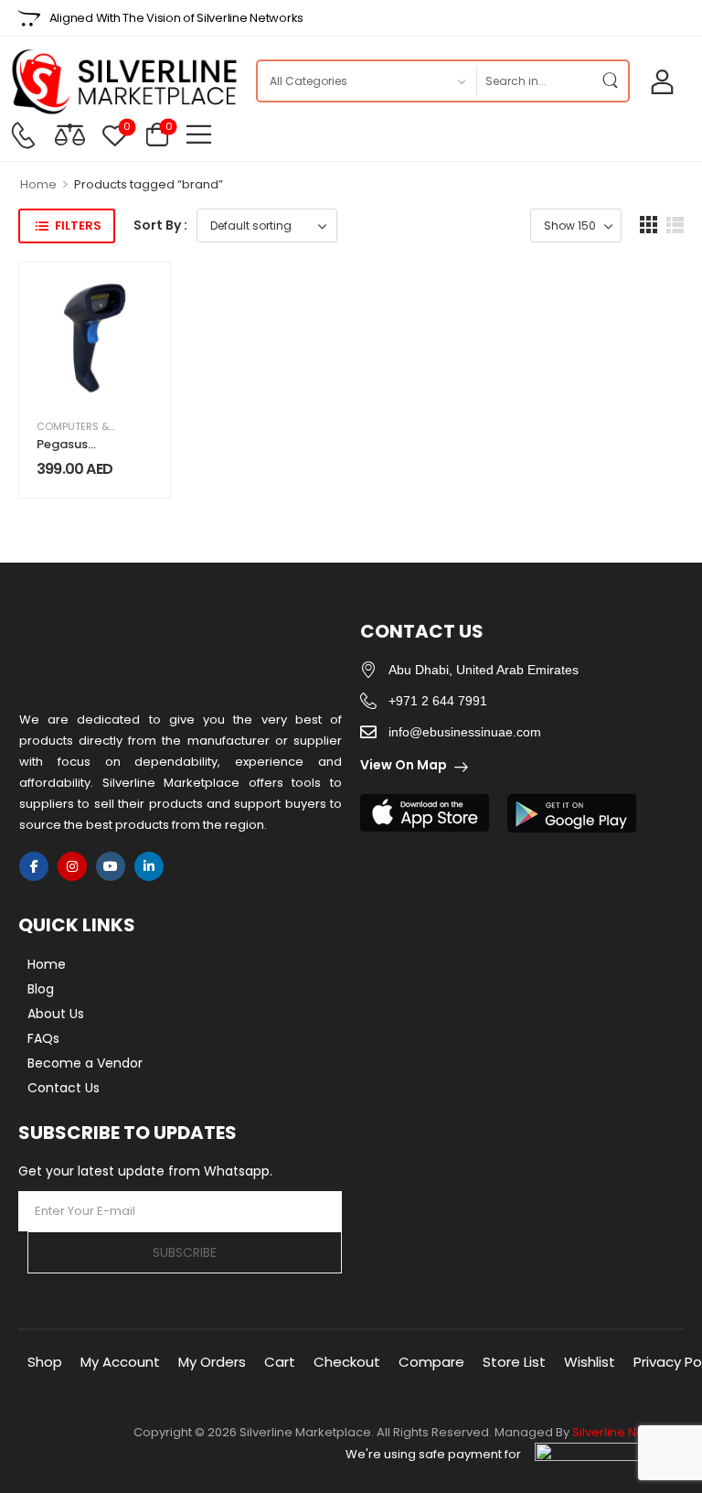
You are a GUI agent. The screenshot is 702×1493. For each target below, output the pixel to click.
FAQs (43, 1038)
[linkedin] (149, 866)
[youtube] (110, 866)
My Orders (212, 1361)
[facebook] (33, 866)
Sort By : (160, 225)
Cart (279, 1361)
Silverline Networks (628, 1432)
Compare (431, 1361)
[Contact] (23, 135)
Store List (514, 1361)
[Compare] (70, 134)
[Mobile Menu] (198, 134)
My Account (120, 1361)
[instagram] (72, 866)
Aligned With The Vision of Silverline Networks (176, 18)
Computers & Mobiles (95, 426)
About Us (55, 1013)
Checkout (347, 1361)
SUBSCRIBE (185, 1252)
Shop (44, 1361)
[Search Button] (609, 81)
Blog (40, 989)
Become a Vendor (85, 1063)
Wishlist (589, 1361)
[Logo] (123, 81)
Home (38, 184)
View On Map (403, 764)
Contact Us (63, 1088)
